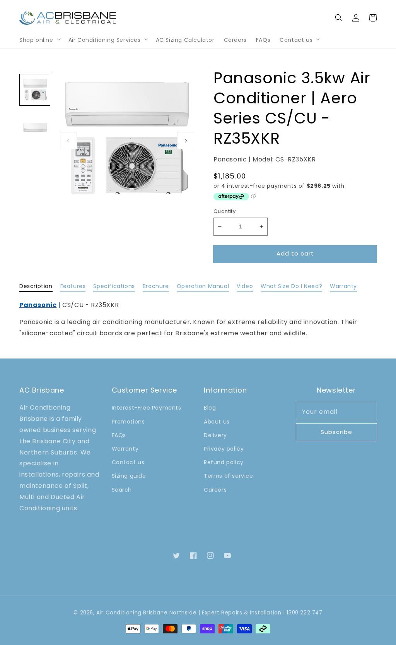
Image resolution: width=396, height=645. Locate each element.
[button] (338, 17)
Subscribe (336, 432)
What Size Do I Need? (291, 286)
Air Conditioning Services (104, 39)
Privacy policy (224, 449)
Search (122, 490)
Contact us (296, 39)
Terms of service (228, 476)
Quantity (224, 211)
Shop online (36, 39)
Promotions (128, 421)
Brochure (156, 286)
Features (73, 286)
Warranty (343, 286)
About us (217, 421)
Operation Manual (203, 286)
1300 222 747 (304, 612)
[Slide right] (185, 140)
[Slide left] (68, 140)
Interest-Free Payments (146, 408)
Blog (210, 408)
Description (36, 286)
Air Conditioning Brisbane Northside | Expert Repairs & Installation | (190, 612)
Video (245, 286)
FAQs (119, 435)
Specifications (114, 286)
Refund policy (224, 462)
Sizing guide (129, 476)
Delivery (215, 435)
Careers (215, 490)
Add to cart (295, 253)
